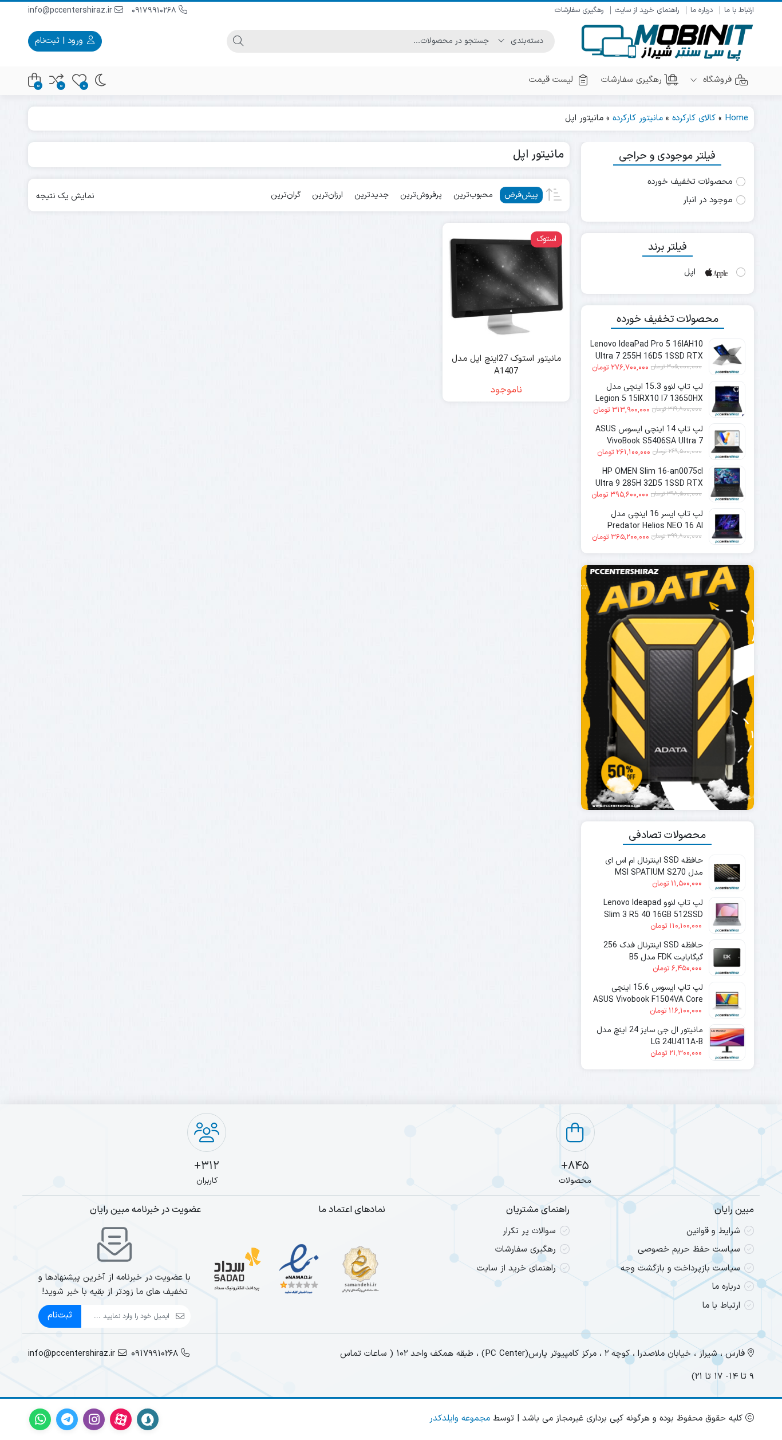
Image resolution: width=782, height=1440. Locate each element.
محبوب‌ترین (473, 195)
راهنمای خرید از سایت (647, 10)
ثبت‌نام (60, 1315)
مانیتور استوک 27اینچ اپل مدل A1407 (506, 366)
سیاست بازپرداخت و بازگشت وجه (680, 1268)
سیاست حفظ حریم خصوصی (689, 1249)
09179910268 (155, 11)
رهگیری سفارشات (579, 10)
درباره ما (701, 10)
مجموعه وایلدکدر (459, 1418)
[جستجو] (238, 41)
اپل (690, 272)
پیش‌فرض (521, 195)
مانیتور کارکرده (638, 118)
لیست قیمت (551, 79)
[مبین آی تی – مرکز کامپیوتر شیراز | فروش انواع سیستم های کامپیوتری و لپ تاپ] (667, 41)
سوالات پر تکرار (529, 1231)
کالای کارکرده (694, 118)
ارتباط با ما (739, 10)
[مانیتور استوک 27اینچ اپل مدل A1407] (505, 286)
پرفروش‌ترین (421, 195)
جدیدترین (371, 195)
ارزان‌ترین (327, 195)
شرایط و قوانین (713, 1231)
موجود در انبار (707, 200)
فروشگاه (716, 79)
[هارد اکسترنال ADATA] (667, 687)
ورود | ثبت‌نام (60, 41)
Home (736, 118)
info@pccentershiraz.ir (71, 11)
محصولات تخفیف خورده (689, 182)
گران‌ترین (286, 195)
